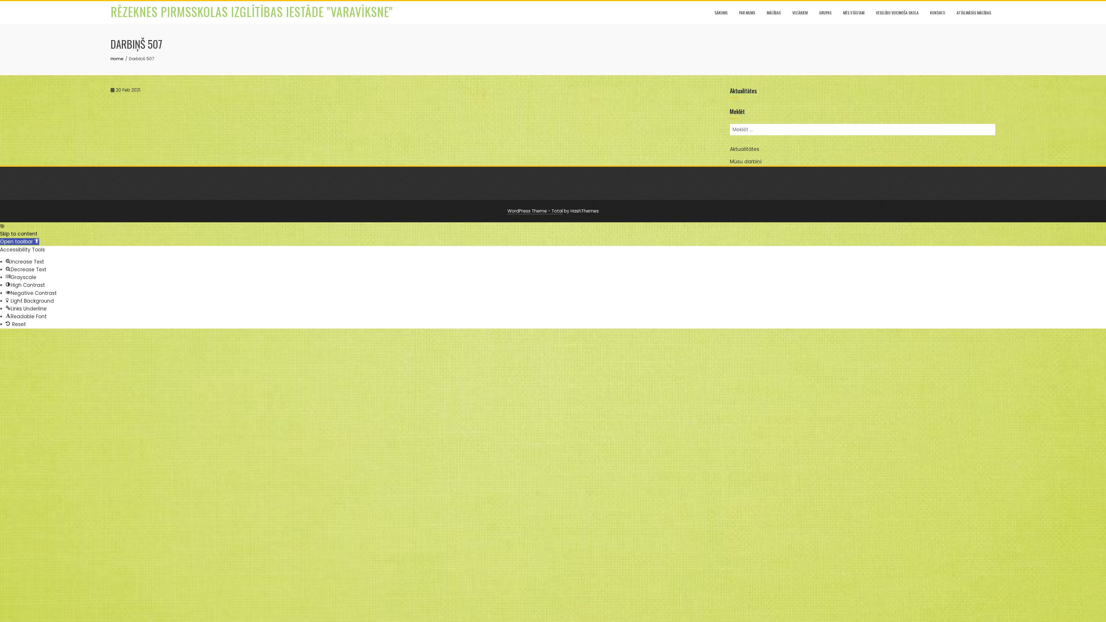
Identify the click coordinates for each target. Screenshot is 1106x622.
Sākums (721, 13)
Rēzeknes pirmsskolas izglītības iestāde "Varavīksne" (252, 11)
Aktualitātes (744, 149)
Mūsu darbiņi (746, 161)
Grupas (825, 13)
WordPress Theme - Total (535, 211)
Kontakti (937, 13)
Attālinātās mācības (974, 13)
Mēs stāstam (853, 13)
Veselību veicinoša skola (897, 13)
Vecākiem (800, 13)
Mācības (774, 13)
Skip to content (18, 233)
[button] (19, 241)
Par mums (747, 13)
